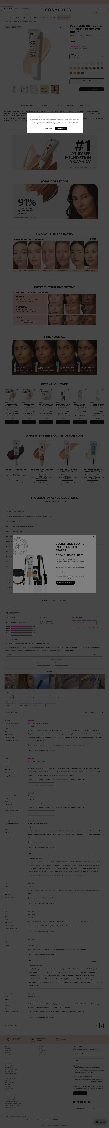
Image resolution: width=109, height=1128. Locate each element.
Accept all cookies (61, 128)
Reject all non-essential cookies (74, 115)
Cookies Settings (48, 128)
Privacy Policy (57, 123)
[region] (55, 123)
